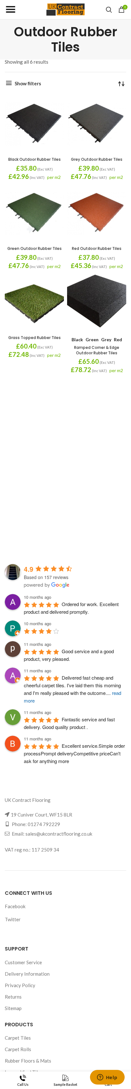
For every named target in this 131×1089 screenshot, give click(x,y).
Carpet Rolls (18, 1049)
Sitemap (13, 1008)
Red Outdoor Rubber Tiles (96, 248)
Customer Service (23, 962)
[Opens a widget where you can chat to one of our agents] (107, 1078)
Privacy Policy (20, 985)
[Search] (109, 9)
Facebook (15, 906)
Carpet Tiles (18, 1038)
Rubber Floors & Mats (28, 1061)
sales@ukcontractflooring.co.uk (58, 834)
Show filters (28, 83)
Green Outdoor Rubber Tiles (34, 248)
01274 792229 (44, 824)
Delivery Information (27, 974)
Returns (13, 997)
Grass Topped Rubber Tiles (34, 337)
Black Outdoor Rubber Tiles (34, 159)
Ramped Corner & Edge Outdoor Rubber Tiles (96, 350)
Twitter (13, 919)
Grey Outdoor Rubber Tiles (96, 159)
